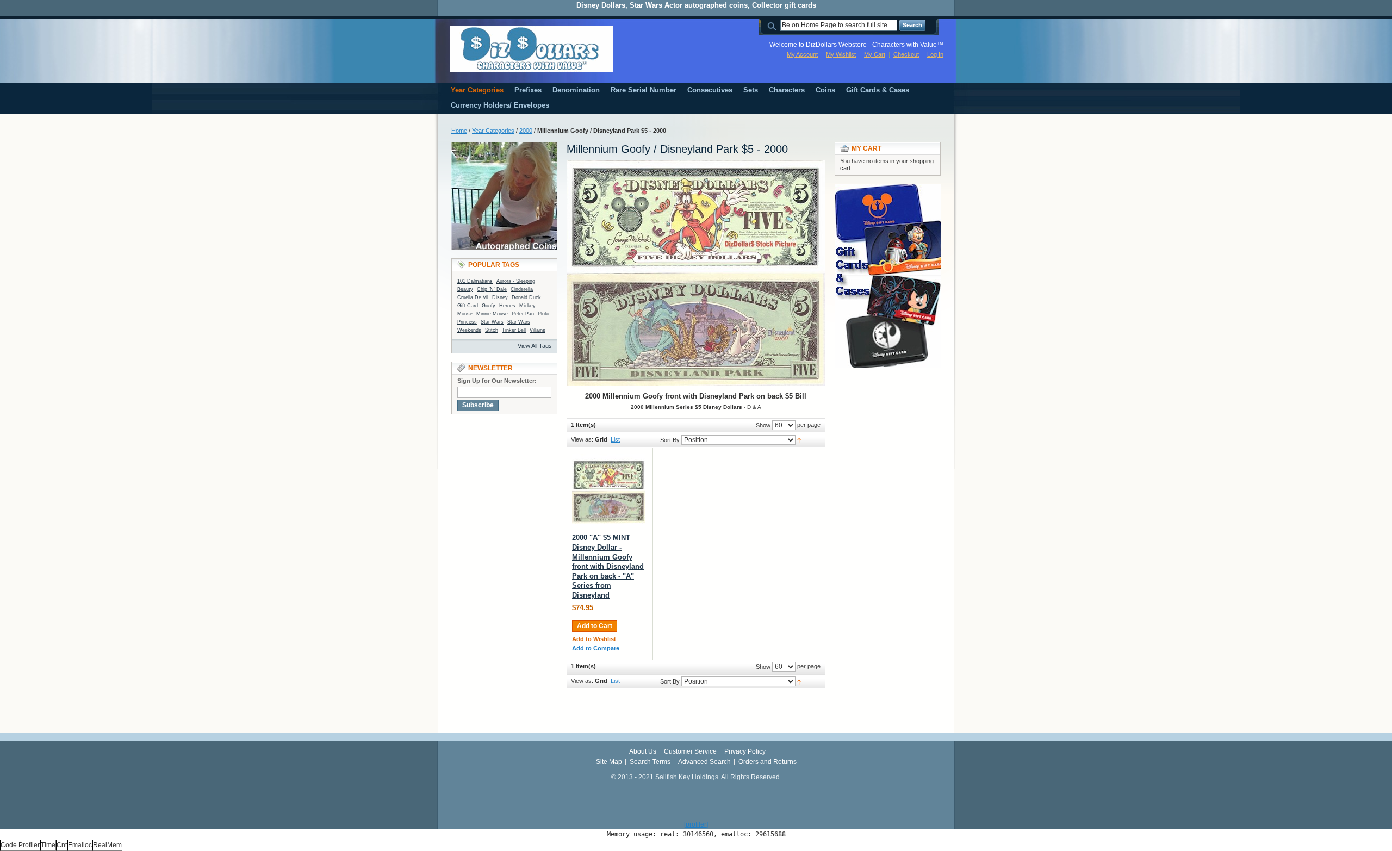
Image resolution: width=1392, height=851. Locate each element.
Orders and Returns (767, 762)
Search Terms (650, 762)
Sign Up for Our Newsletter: (497, 380)
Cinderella (522, 289)
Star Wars (492, 322)
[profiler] (696, 824)
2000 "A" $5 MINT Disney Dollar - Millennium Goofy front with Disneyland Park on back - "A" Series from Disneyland (608, 566)
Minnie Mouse (492, 313)
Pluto (543, 313)
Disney (500, 297)
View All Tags (535, 346)
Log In (935, 54)
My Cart (874, 54)
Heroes (507, 305)
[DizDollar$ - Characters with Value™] (531, 49)
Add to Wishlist (594, 639)
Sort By (670, 440)
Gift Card (467, 305)
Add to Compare (595, 648)
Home (459, 130)
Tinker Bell (514, 330)
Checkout (906, 54)
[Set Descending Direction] (799, 440)
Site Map (609, 762)
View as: (582, 439)
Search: (773, 25)
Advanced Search (704, 762)
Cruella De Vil (472, 297)
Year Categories (493, 130)
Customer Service (690, 751)
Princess (467, 322)
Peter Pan (523, 313)
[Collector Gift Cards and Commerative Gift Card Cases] (888, 188)
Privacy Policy (745, 751)
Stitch (491, 330)
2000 (525, 130)
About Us (642, 751)
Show (763, 425)
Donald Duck (526, 297)
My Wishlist (841, 54)
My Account (802, 54)
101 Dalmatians (475, 281)
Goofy (488, 305)
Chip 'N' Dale (492, 289)
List (615, 439)
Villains (537, 330)
